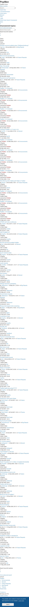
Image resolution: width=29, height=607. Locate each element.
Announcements (23, 90)
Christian (3, 90)
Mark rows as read (4, 347)
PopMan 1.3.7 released (6, 191)
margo (3, 57)
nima (3, 47)
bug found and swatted (5, 421)
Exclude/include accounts (6, 357)
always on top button (5, 367)
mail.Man (3, 265)
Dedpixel (3, 517)
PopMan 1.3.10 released (6, 160)
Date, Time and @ (4, 66)
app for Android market (5, 253)
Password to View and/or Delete (8, 398)
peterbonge (4, 474)
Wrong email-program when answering (9, 306)
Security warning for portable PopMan (9, 242)
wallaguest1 (4, 443)
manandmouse (5, 422)
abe (2, 558)
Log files (2, 378)
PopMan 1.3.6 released (6, 201)
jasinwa (3, 182)
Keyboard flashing (4, 505)
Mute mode (3, 431)
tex (2, 79)
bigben (3, 307)
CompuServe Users (5, 316)
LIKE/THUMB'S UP (5, 232)
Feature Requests (22, 57)
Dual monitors (3, 273)
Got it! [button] (7, 604)
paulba (3, 275)
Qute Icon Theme (4, 556)
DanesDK (3, 453)
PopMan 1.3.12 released (6, 139)
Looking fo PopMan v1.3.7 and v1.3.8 (9, 129)
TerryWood (4, 328)
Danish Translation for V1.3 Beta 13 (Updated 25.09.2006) (14, 462)
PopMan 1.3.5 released (6, 211)
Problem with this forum (6, 484)
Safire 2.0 (2, 515)
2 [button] (0, 35)
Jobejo (3, 349)
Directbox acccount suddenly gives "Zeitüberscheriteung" (14, 45)
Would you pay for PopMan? (7, 494)
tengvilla (3, 234)
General (20, 131)
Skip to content (3, 6)
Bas (2, 338)
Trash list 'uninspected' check (7, 337)
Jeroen (3, 433)
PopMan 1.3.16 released (6, 109)
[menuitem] (5, 11)
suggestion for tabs (4, 546)
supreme (3, 506)
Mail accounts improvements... (7, 55)
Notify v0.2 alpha (4, 410)
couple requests (4, 263)
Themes (23, 412)
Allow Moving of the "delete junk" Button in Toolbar (12, 181)
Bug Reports (21, 47)
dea (2, 359)
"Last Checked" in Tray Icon (7, 451)
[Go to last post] (10, 136)
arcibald (3, 223)
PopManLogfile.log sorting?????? (8, 388)
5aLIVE (3, 131)
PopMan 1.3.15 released (6, 119)
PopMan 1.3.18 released (6, 88)
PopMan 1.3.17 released (6, 98)
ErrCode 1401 (3, 326)
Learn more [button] (21, 600)
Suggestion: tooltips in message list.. (9, 535)
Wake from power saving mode (7, 525)
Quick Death (4, 400)
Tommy (3, 369)
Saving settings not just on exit (7, 472)
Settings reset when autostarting (8, 283)
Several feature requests (6, 294)
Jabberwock (4, 285)
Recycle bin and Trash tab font (7, 78)
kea (2, 244)
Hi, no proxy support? (5, 441)
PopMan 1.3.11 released (6, 150)
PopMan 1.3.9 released (6, 170)
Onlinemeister (4, 67)
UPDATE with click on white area (8, 222)
